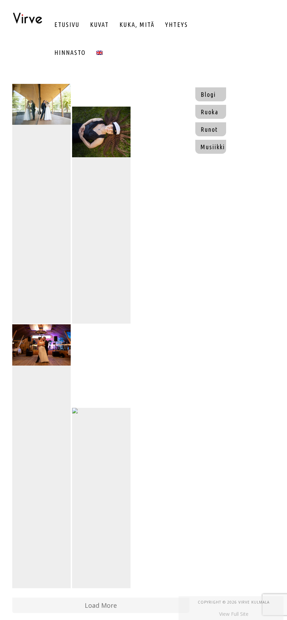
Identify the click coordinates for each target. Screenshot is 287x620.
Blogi (208, 94)
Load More (101, 605)
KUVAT (99, 24)
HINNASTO (70, 52)
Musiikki (213, 146)
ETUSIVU (66, 24)
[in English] (99, 52)
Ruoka (209, 111)
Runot (209, 129)
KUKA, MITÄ (137, 24)
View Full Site (233, 614)
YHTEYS (176, 24)
